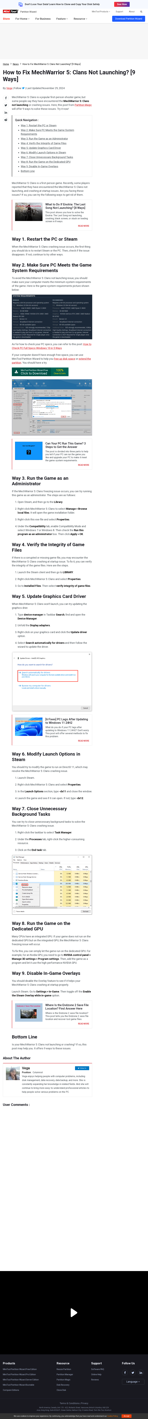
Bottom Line (28, 171)
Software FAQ (97, 1369)
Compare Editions (11, 1390)
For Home (21, 18)
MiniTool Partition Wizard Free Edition (20, 1369)
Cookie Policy (112, 1416)
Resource (80, 18)
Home (6, 64)
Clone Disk (61, 1390)
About (132, 11)
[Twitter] (23, 88)
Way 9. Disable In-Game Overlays (39, 166)
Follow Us (83, 1068)
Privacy (84, 1403)
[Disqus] (47, 1143)
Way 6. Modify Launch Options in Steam (43, 152)
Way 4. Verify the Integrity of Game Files (43, 143)
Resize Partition (64, 1369)
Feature (61, 18)
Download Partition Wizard (128, 18)
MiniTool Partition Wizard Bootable (18, 1385)
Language (132, 1381)
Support (119, 11)
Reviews (95, 1380)
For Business (43, 18)
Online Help (96, 1374)
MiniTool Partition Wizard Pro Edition (19, 1374)
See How (122, 4)
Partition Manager (65, 1374)
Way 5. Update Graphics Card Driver (41, 147)
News (16, 64)
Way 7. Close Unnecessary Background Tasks (47, 157)
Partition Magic (83, 104)
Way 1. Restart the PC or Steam (39, 125)
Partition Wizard (28, 11)
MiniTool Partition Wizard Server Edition (21, 1380)
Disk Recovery (63, 1385)
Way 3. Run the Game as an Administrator (44, 138)
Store (6, 18)
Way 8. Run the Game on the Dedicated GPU (46, 161)
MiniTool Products (100, 11)
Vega (9, 88)
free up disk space (64, 358)
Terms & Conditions (69, 1403)
